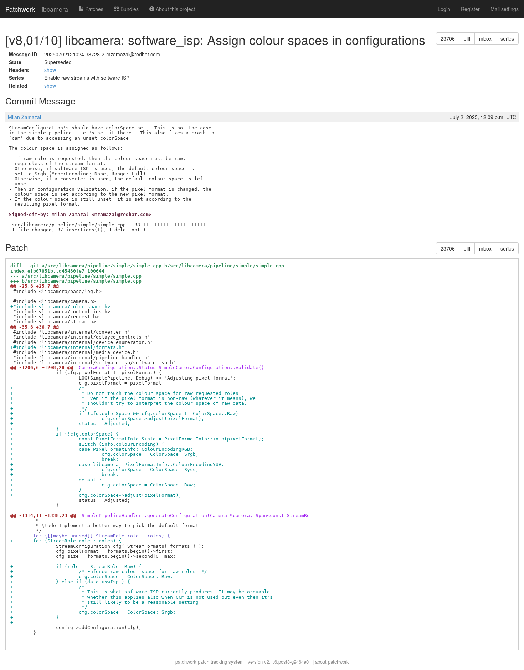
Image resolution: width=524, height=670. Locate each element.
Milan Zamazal (24, 116)
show (50, 69)
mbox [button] (485, 38)
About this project (174, 8)
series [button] (507, 38)
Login (444, 8)
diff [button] (467, 38)
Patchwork (20, 9)
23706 (448, 38)
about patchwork (332, 661)
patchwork (185, 661)
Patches (93, 8)
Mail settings (504, 8)
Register (470, 8)
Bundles (129, 8)
